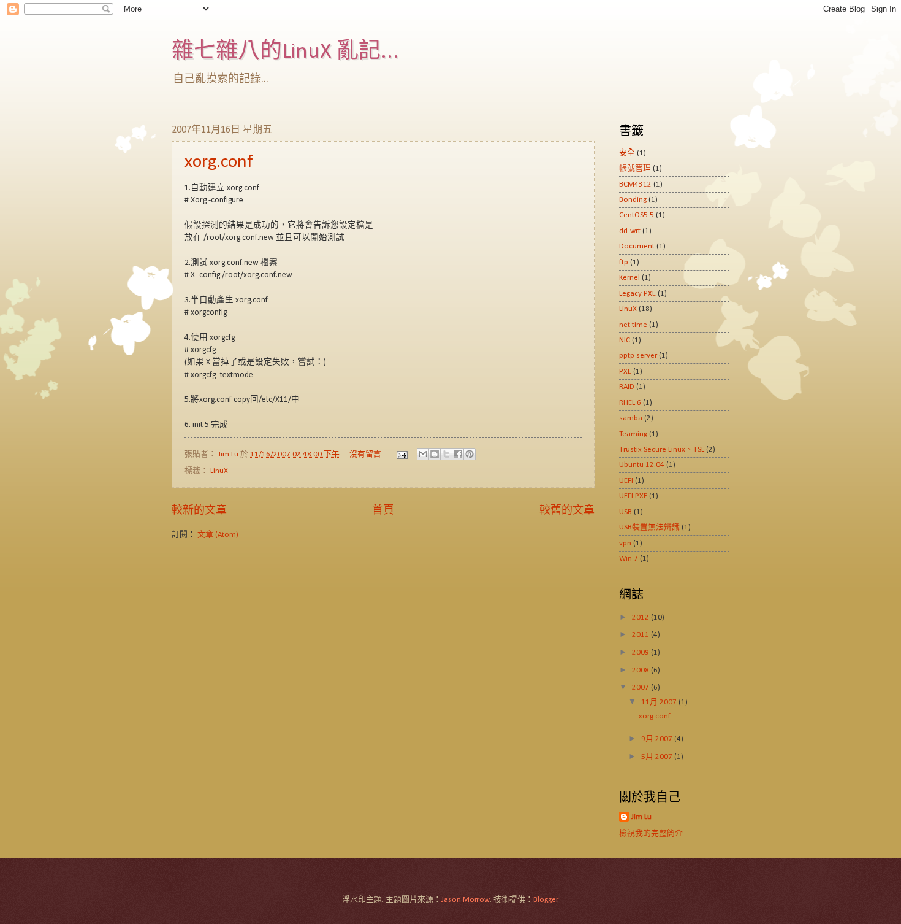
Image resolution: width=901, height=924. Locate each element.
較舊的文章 (567, 511)
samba (630, 418)
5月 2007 (657, 757)
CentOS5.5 (636, 215)
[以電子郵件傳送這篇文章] (423, 454)
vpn (625, 543)
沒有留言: (367, 454)
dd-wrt (630, 231)
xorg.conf (218, 162)
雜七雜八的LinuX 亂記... (285, 52)
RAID (626, 387)
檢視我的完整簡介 (651, 833)
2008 (641, 670)
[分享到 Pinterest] (469, 454)
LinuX (219, 471)
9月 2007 (657, 739)
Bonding (633, 200)
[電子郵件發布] (401, 454)
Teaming (633, 434)
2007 (641, 687)
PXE (625, 371)
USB (625, 512)
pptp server (638, 356)
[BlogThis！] (434, 454)
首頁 (383, 511)
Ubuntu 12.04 (641, 465)
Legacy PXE (637, 294)
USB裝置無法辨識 (649, 527)
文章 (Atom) (217, 535)
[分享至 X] (446, 454)
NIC (624, 340)
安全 (627, 153)
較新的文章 (199, 511)
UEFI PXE (633, 496)
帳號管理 (635, 168)
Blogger (545, 900)
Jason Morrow (465, 900)
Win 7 (628, 559)
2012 (641, 618)
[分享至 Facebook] (458, 454)
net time (633, 325)
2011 (641, 635)
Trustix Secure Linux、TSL (661, 449)
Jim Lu (641, 817)
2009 (641, 652)
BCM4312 (635, 184)
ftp (623, 262)
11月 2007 (660, 702)
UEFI (626, 481)
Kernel (629, 278)
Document (637, 246)
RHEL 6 (630, 403)
